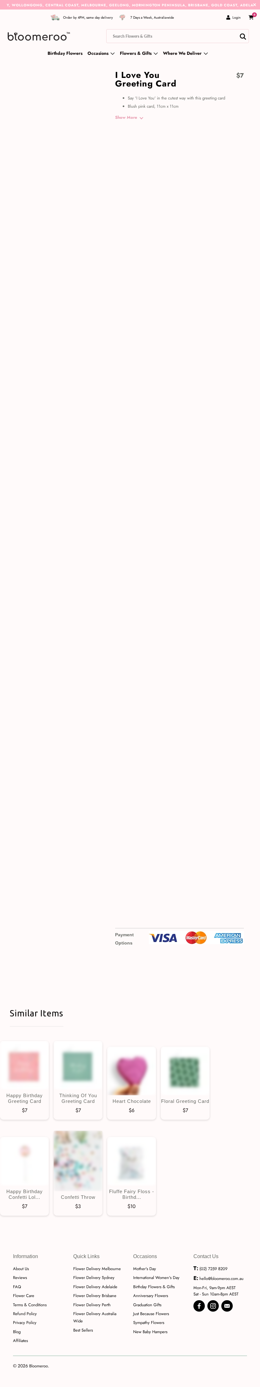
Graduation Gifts (147, 1305)
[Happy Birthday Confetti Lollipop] (24, 1161)
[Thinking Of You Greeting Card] (78, 1065)
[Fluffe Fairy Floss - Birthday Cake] (131, 1161)
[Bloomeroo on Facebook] (199, 1306)
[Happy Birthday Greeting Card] (24, 1065)
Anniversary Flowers (150, 1296)
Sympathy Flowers (148, 1323)
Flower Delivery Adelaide (95, 1287)
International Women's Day (156, 1278)
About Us (21, 1269)
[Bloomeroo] (38, 36)
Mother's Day (144, 1269)
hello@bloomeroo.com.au (221, 1279)
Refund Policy (25, 1314)
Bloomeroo (38, 1366)
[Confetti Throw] (78, 1161)
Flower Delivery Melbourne (97, 1269)
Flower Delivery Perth (92, 1305)
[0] (251, 17)
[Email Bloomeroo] (227, 1306)
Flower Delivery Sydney (93, 1278)
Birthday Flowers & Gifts (154, 1287)
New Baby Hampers (150, 1332)
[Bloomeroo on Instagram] (213, 1306)
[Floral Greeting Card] (185, 1071)
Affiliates (20, 1341)
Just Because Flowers (151, 1314)
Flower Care (23, 1296)
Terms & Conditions (30, 1305)
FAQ (17, 1287)
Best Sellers (83, 1330)
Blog (17, 1332)
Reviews (20, 1278)
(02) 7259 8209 (213, 1269)
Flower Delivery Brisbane (94, 1296)
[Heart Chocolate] (131, 1071)
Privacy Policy (24, 1323)
